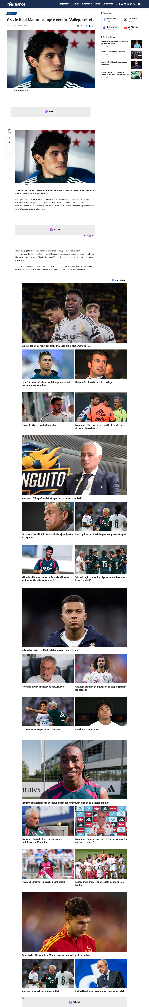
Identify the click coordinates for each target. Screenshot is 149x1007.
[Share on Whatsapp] (9, 148)
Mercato (11, 13)
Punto (9, 26)
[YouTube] (125, 3)
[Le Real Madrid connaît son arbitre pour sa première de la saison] (136, 44)
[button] (116, 4)
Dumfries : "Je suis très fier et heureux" (113, 52)
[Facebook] (119, 3)
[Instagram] (128, 3)
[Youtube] (132, 28)
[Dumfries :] (136, 55)
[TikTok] (130, 3)
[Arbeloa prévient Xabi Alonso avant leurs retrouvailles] (136, 65)
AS (22, 266)
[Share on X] (90, 26)
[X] (122, 3)
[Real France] (21, 4)
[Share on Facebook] (86, 26)
